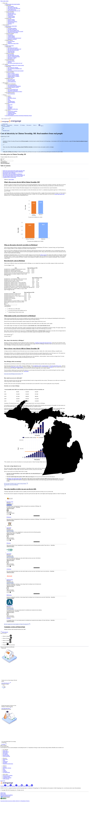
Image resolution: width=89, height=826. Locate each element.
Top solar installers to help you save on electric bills (13, 176)
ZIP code (2, 158)
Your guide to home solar (12, 7)
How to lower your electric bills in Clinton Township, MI (14, 175)
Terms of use (2, 792)
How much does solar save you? (14, 10)
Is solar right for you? (12, 9)
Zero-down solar (11, 22)
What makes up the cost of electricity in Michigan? (12, 173)
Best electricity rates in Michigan (9, 172)
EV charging (22, 125)
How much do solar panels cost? (14, 8)
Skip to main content (4, 1)
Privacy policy (3, 793)
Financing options (11, 19)
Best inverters (10, 15)
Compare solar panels (12, 14)
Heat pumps (16, 125)
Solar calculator (11, 6)
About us (34, 125)
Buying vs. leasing (11, 20)
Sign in (41, 125)
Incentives (10, 23)
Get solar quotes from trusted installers (12, 4)
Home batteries (9, 125)
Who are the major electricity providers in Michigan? (13, 171)
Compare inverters (11, 16)
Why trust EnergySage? (5, 163)
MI (3, 128)
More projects (29, 125)
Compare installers (11, 17)
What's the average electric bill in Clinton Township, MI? (14, 170)
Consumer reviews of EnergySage (9, 177)
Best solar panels (11, 12)
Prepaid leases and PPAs (12, 21)
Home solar (3, 125)
